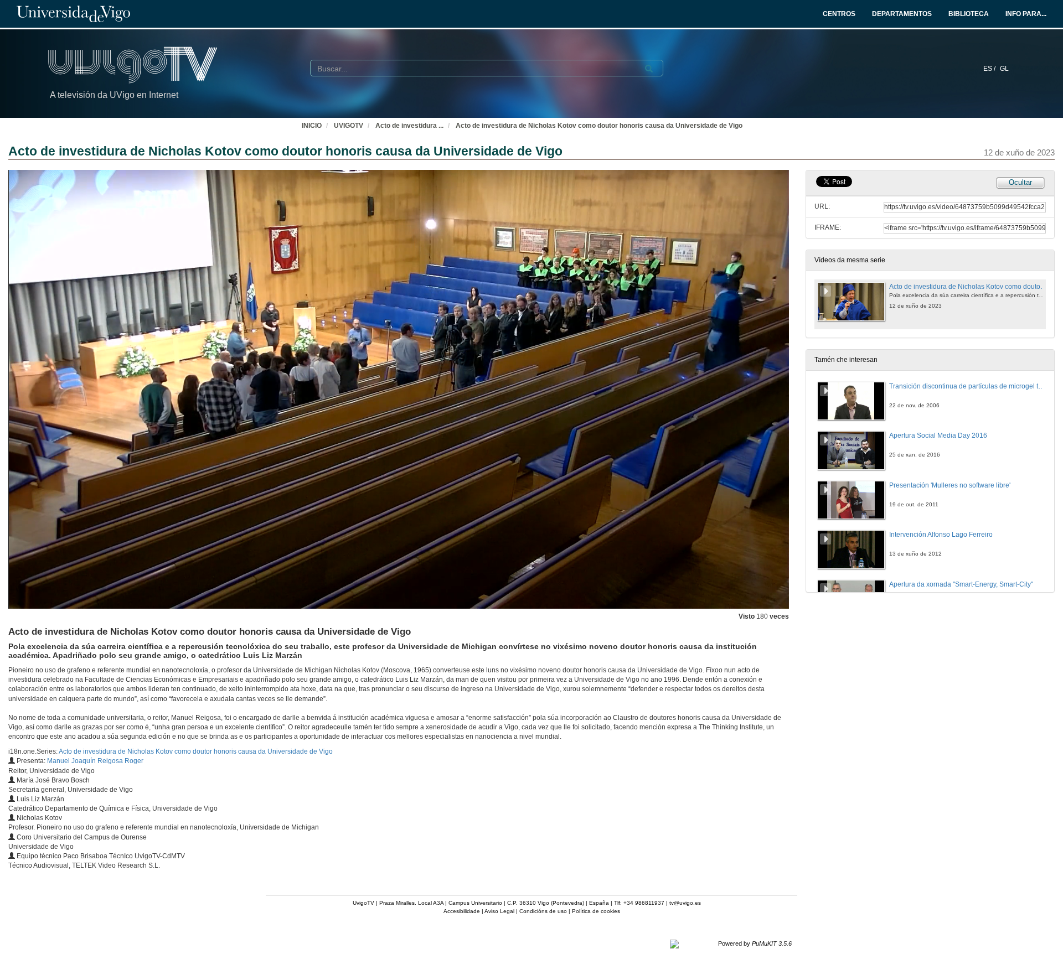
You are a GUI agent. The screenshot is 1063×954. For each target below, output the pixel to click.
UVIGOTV (348, 125)
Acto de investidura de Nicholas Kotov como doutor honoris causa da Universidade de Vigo (599, 125)
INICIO (312, 125)
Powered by (755, 943)
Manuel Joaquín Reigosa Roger (95, 761)
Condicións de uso (543, 911)
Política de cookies (596, 911)
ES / (990, 68)
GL (1004, 68)
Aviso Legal (499, 911)
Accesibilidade (461, 911)
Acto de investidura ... (409, 125)
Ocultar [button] (1020, 182)
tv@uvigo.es (685, 903)
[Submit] (649, 69)
